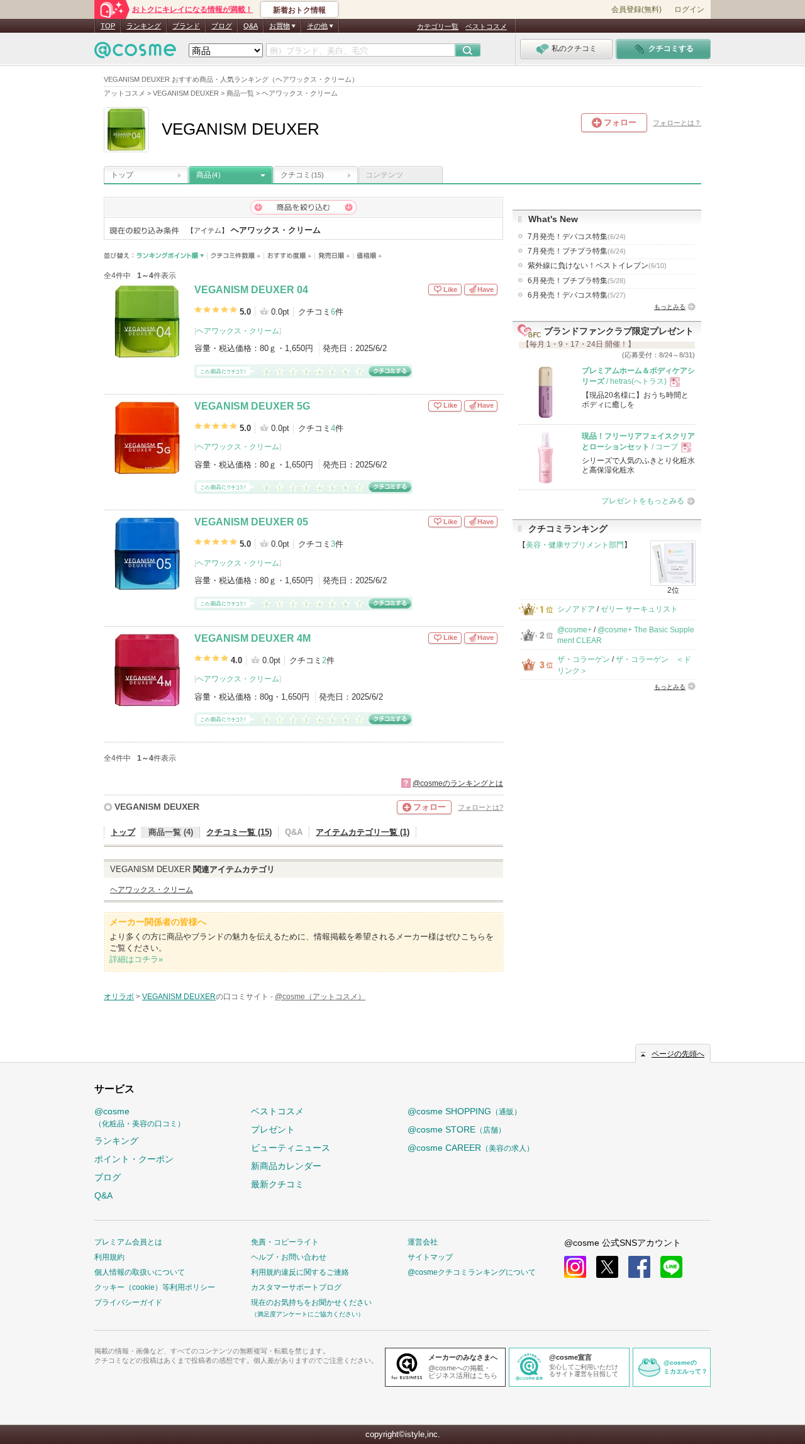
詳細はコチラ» (136, 959)
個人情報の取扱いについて (139, 1272)
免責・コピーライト (285, 1242)
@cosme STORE (457, 1129)
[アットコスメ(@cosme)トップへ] (135, 53)
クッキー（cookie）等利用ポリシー (154, 1287)
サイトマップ (430, 1257)
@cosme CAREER (471, 1148)
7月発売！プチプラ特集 (577, 251)
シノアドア (576, 609)
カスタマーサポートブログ (296, 1287)
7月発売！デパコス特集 (577, 236)
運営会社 (423, 1242)
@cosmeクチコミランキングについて (472, 1272)
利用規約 (109, 1257)
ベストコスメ (486, 26)
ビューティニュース (290, 1148)
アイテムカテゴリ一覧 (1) (362, 832)
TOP (108, 26)
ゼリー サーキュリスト (639, 609)
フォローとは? (480, 807)
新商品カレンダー (286, 1166)
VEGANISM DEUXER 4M (252, 638)
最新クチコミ (277, 1184)
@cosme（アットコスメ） (320, 996)
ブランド (186, 26)
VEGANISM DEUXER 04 (251, 289)
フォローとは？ (677, 122)
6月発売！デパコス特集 (577, 295)
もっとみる (670, 306)
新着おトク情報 (299, 10)
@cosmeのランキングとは (458, 783)
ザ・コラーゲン (583, 659)
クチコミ (302, 175)
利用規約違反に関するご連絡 (300, 1272)
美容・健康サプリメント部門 (575, 544)
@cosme (139, 1117)
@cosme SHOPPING (464, 1111)
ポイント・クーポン (134, 1159)
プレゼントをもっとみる (642, 500)
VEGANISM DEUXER (156, 807)
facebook (639, 1267)
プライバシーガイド (128, 1302)
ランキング (143, 26)
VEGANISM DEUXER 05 (251, 522)
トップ (122, 175)
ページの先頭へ (678, 1053)
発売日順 (334, 255)
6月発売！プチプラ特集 (577, 280)
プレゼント (273, 1129)
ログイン (689, 9)
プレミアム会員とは (128, 1242)
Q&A (250, 26)
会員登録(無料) (636, 9)
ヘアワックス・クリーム (237, 331)
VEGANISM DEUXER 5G (252, 406)
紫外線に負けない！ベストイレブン (597, 265)
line (671, 1267)
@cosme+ (574, 629)
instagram (575, 1267)
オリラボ (119, 996)
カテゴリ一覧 (437, 26)
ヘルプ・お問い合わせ (288, 1257)
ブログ (221, 26)
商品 (208, 175)
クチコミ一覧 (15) (239, 832)
